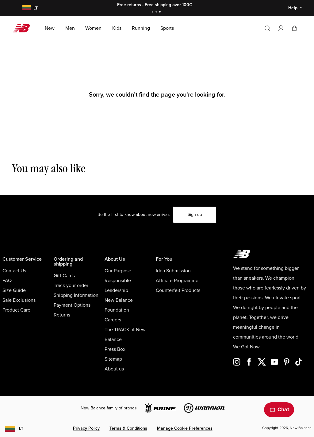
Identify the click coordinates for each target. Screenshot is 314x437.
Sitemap (113, 359)
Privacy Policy (86, 428)
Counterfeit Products (178, 290)
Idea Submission (173, 271)
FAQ (7, 281)
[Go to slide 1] (153, 12)
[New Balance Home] (23, 28)
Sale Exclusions (19, 300)
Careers (113, 320)
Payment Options (72, 305)
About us (114, 369)
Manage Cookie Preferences (185, 428)
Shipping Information (76, 295)
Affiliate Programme (177, 281)
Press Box (115, 349)
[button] (281, 28)
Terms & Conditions (128, 428)
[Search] (267, 28)
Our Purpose (118, 271)
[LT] (26, 8)
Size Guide (14, 290)
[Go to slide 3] (161, 12)
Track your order (71, 285)
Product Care (16, 310)
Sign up (195, 214)
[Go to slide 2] (157, 12)
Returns (62, 315)
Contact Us (14, 271)
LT (21, 428)
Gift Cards (64, 276)
